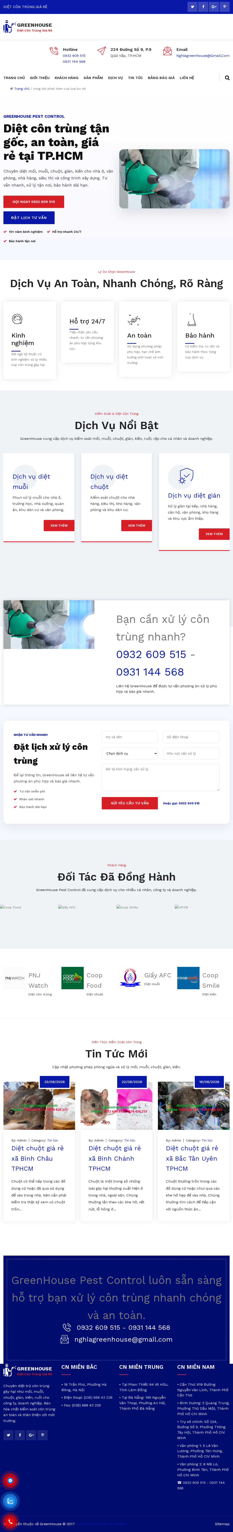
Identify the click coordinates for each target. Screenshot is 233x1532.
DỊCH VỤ (115, 78)
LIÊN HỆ (187, 78)
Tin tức (52, 1140)
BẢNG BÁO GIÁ (161, 78)
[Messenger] (10, 1480)
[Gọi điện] (10, 1521)
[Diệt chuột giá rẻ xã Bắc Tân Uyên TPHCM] (194, 1106)
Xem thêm (59, 525)
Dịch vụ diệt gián (116, 495)
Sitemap (222, 1524)
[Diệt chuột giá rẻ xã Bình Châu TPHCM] (39, 1106)
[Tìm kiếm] (225, 78)
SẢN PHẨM (93, 78)
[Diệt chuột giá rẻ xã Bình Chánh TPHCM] (116, 1106)
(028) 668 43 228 (98, 1397)
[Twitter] (192, 7)
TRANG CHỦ (14, 78)
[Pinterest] (225, 7)
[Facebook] (203, 7)
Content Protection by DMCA (101, 1524)
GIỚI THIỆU (40, 78)
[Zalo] (10, 1501)
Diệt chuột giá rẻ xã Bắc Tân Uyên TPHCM (192, 1158)
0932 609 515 (74, 55)
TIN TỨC (135, 78)
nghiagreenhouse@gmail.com (203, 55)
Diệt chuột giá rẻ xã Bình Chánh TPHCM (115, 1158)
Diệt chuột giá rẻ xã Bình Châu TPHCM (37, 1158)
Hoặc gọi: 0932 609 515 (181, 803)
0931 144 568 (74, 61)
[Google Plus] (214, 7)
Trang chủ (22, 88)
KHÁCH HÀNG (67, 78)
